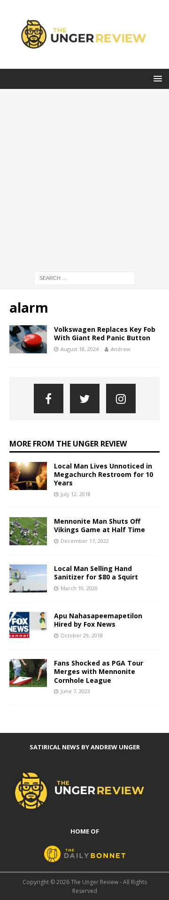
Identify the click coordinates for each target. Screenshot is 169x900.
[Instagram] (121, 398)
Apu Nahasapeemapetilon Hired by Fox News (98, 620)
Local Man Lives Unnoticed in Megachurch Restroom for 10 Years (103, 474)
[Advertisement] (84, 178)
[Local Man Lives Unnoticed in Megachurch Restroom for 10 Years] (28, 476)
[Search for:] (84, 277)
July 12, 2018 (76, 494)
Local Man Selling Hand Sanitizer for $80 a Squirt (96, 572)
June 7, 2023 (75, 691)
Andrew (121, 348)
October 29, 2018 (82, 635)
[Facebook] (48, 398)
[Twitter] (85, 398)
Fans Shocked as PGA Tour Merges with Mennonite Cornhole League (98, 671)
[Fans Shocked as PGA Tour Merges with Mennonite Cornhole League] (28, 673)
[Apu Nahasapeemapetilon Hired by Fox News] (28, 626)
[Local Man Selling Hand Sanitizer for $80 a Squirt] (28, 578)
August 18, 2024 (80, 348)
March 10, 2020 (79, 588)
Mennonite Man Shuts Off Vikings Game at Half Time (99, 525)
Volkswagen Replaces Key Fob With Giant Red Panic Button (104, 333)
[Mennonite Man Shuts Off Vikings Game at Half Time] (28, 531)
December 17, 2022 (85, 540)
